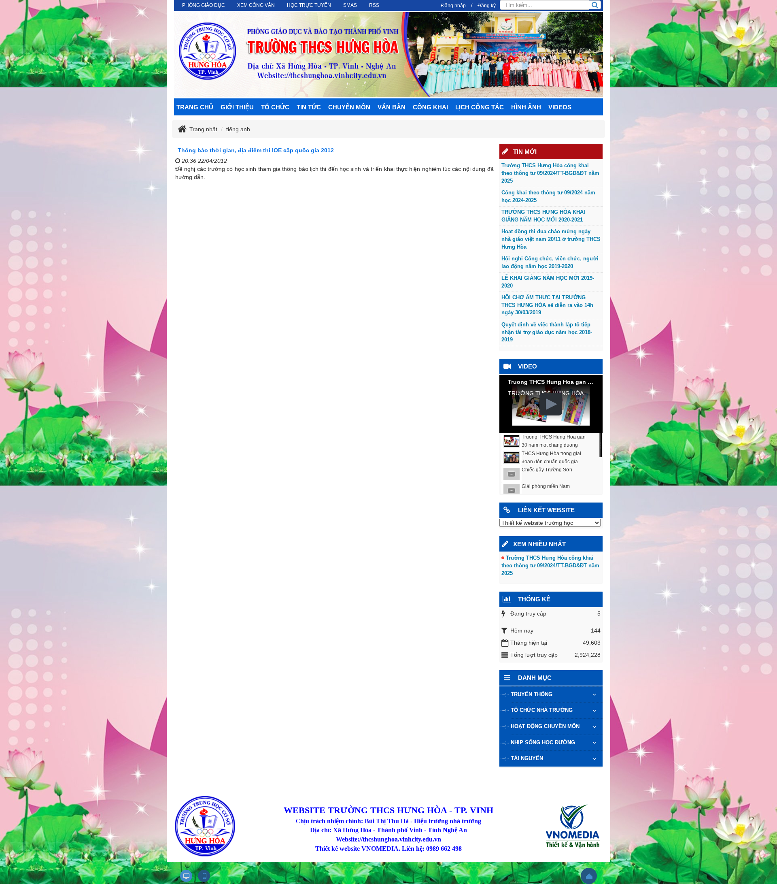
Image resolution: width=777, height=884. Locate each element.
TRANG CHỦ (194, 107)
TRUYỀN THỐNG (531, 694)
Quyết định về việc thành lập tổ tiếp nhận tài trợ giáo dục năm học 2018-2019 (546, 332)
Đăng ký (487, 6)
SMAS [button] (350, 5)
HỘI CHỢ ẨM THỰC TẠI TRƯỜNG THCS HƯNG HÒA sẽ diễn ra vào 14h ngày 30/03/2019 (547, 304)
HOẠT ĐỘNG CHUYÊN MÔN (545, 726)
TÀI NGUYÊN (527, 758)
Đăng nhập (453, 6)
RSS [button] (374, 5)
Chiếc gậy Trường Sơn (547, 470)
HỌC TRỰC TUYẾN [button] (309, 5)
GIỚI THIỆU (237, 107)
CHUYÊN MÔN (349, 107)
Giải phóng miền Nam (546, 486)
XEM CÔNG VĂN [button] (256, 5)
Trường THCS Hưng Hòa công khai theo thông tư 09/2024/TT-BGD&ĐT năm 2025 (550, 172)
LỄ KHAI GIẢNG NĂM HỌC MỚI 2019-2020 (547, 282)
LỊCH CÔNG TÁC (479, 107)
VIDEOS (559, 107)
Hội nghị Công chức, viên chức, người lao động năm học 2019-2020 (550, 262)
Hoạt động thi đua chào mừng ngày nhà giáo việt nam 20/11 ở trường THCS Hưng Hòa (551, 238)
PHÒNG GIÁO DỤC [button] (203, 5)
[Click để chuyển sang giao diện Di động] (204, 876)
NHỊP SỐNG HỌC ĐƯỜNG (543, 742)
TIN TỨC (309, 107)
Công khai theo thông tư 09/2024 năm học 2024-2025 (548, 196)
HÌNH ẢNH (526, 107)
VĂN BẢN (391, 107)
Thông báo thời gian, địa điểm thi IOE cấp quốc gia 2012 (256, 150)
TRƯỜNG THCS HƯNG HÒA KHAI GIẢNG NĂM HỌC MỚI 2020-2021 (543, 216)
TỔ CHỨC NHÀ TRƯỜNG (542, 710)
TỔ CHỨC (275, 107)
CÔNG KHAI (430, 107)
